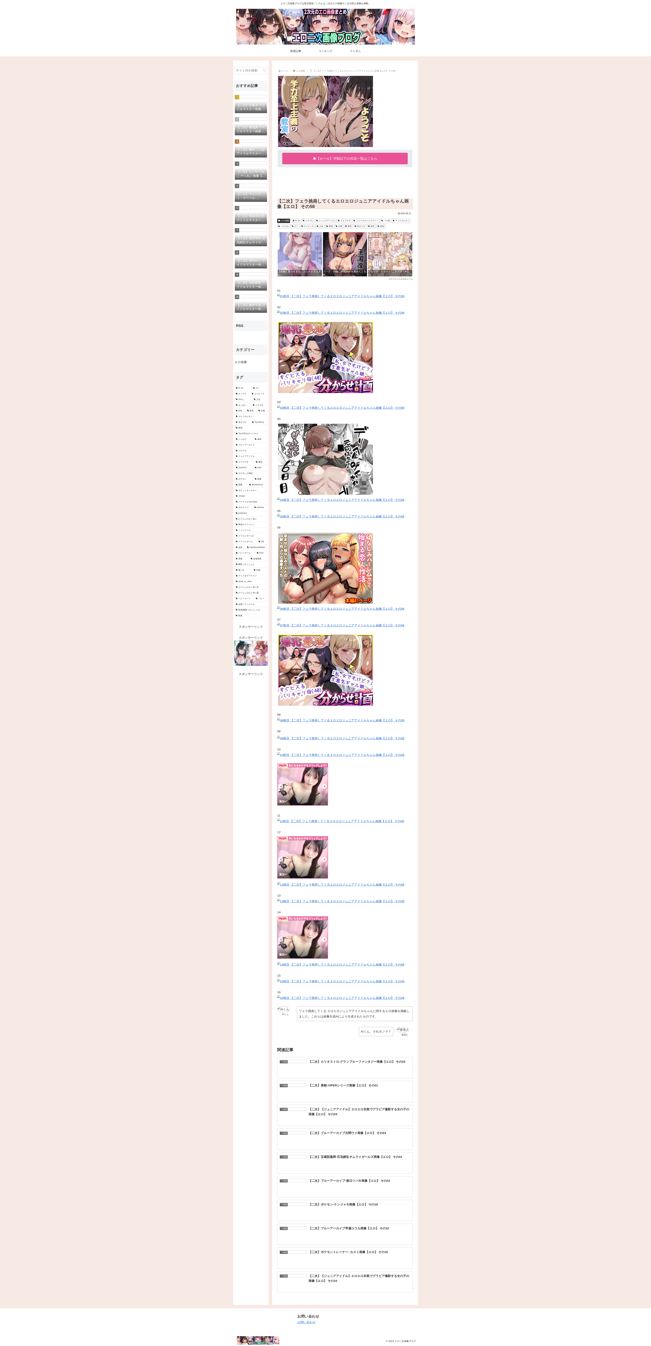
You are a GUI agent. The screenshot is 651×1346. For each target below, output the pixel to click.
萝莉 (350, 226)
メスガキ (285, 226)
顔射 (382, 226)
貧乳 (373, 226)
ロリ (296, 226)
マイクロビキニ (402, 220)
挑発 (331, 226)
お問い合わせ (306, 1322)
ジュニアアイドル (327, 220)
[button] (264, 70)
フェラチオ (345, 220)
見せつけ (361, 226)
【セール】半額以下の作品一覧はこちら (346, 158)
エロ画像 (285, 220)
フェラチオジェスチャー (367, 220)
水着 (340, 226)
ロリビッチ (309, 226)
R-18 (297, 220)
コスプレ (309, 220)
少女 (321, 226)
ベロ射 (387, 220)
